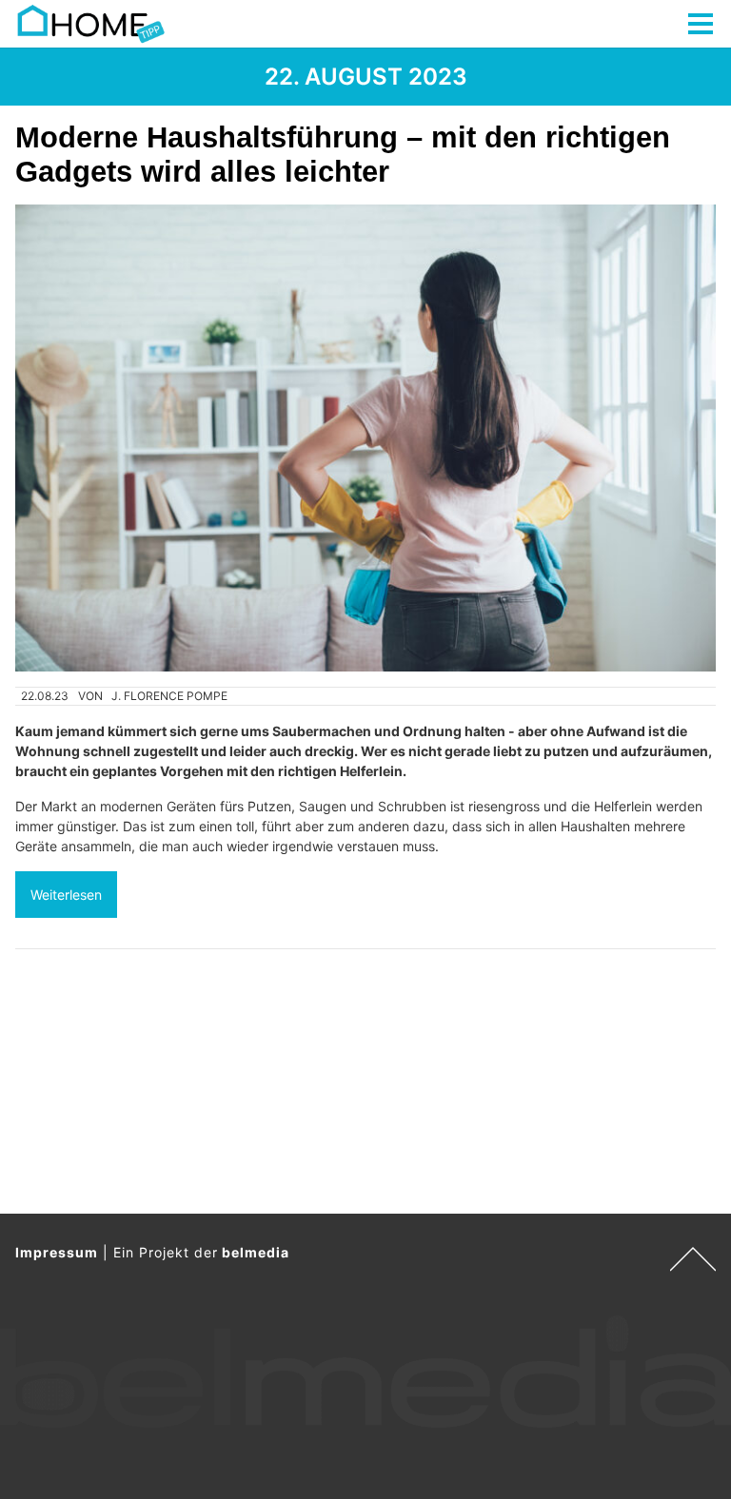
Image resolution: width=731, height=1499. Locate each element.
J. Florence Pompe (169, 696)
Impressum (56, 1252)
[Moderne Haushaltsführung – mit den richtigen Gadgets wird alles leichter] (365, 438)
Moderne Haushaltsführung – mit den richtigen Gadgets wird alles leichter (342, 154)
